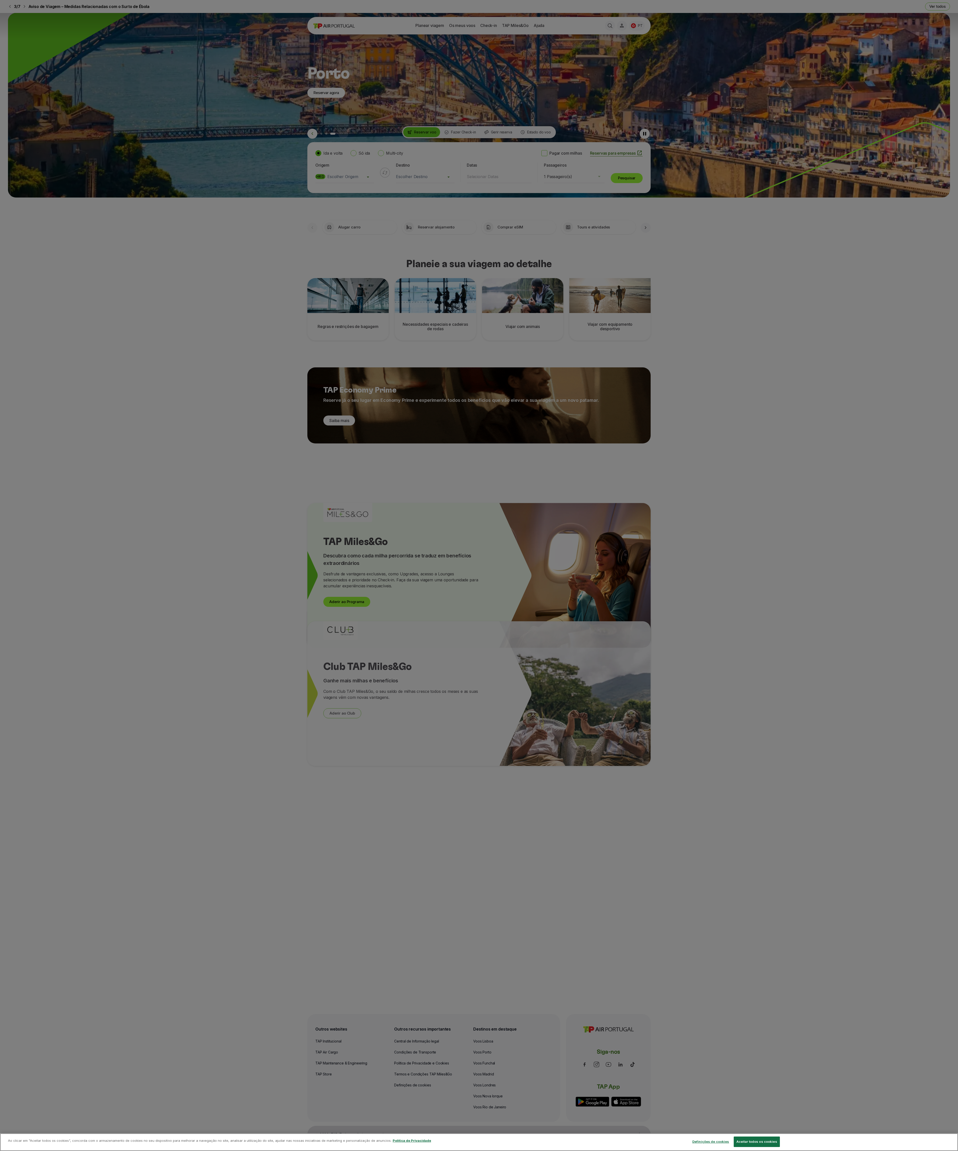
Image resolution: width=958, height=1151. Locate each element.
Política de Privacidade (412, 1141)
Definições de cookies (710, 1142)
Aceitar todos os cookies (756, 1142)
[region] (479, 1142)
